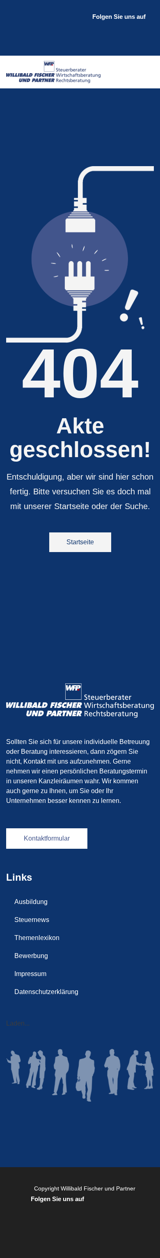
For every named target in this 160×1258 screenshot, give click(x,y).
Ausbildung (31, 901)
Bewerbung (31, 955)
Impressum (30, 973)
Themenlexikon (36, 937)
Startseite (80, 542)
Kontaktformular (47, 838)
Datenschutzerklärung (46, 991)
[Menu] (145, 72)
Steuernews (31, 919)
